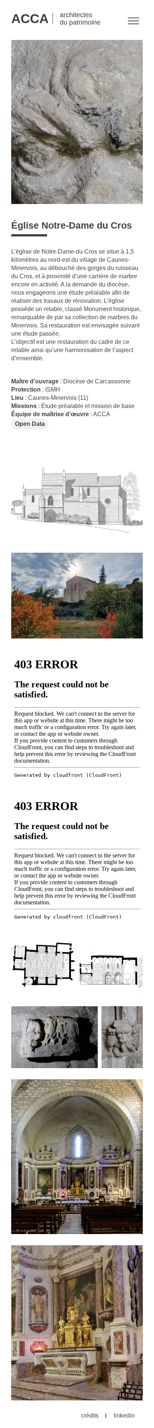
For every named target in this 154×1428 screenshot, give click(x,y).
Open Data (30, 424)
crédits (90, 1415)
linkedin (124, 1415)
